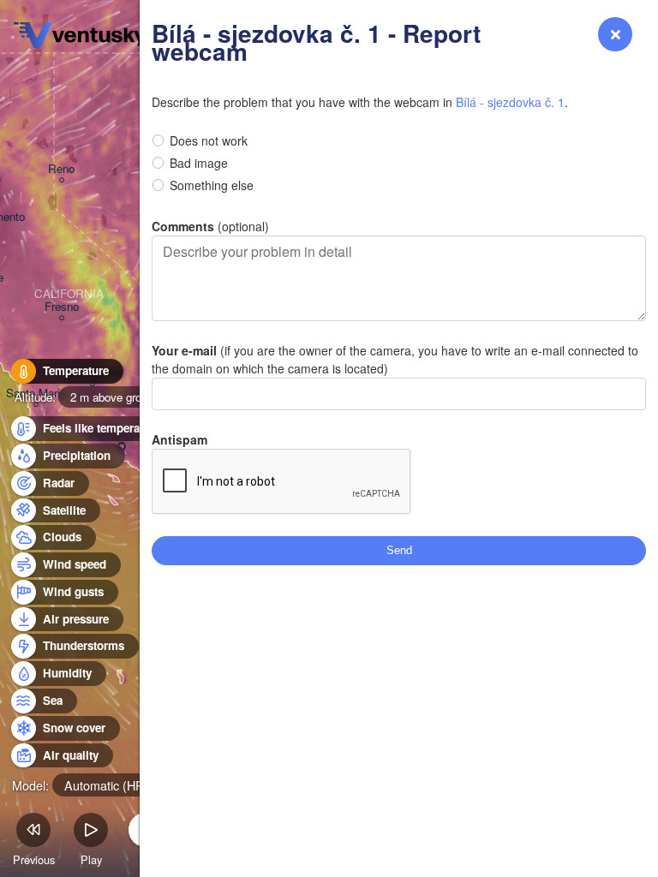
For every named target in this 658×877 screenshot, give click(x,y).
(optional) (210, 226)
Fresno (62, 307)
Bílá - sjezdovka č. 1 (510, 101)
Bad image (199, 162)
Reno (61, 169)
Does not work (209, 140)
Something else (212, 185)
